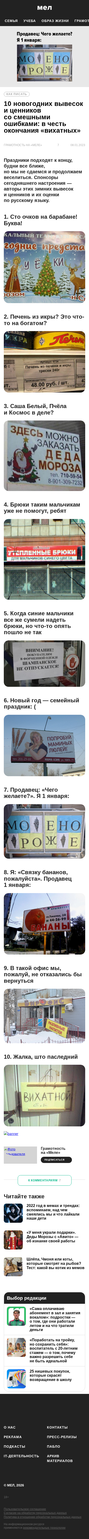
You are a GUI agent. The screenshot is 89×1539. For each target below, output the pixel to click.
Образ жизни (55, 21)
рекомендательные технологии (44, 1527)
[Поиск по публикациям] (7, 8)
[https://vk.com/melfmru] (37, 1408)
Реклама (13, 1437)
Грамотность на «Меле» (53, 1150)
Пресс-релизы (62, 1437)
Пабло (53, 1446)
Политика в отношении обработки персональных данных (42, 1517)
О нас (10, 1427)
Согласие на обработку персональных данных (35, 1513)
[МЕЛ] (44, 8)
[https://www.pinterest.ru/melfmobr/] (65, 1408)
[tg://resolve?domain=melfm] (9, 1408)
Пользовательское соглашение (25, 1509)
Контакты (57, 1427)
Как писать (16, 94)
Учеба (29, 21)
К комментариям (44, 1180)
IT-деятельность (21, 1456)
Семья (11, 21)
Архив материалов (60, 1458)
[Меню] (82, 8)
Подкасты (14, 1446)
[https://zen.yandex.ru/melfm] (23, 1408)
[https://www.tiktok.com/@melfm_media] (51, 1408)
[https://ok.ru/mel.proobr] (79, 1408)
